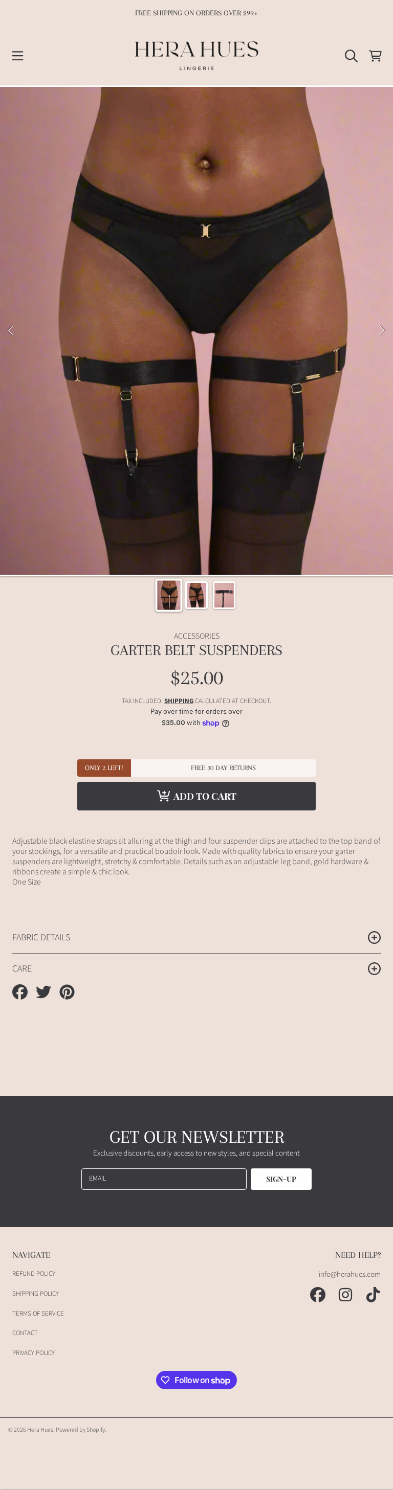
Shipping (178, 701)
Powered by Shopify (80, 1430)
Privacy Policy (33, 1353)
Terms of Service (38, 1313)
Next (382, 331)
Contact (25, 1333)
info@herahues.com (350, 1274)
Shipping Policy (35, 1293)
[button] (18, 55)
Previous (10, 331)
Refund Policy (33, 1273)
